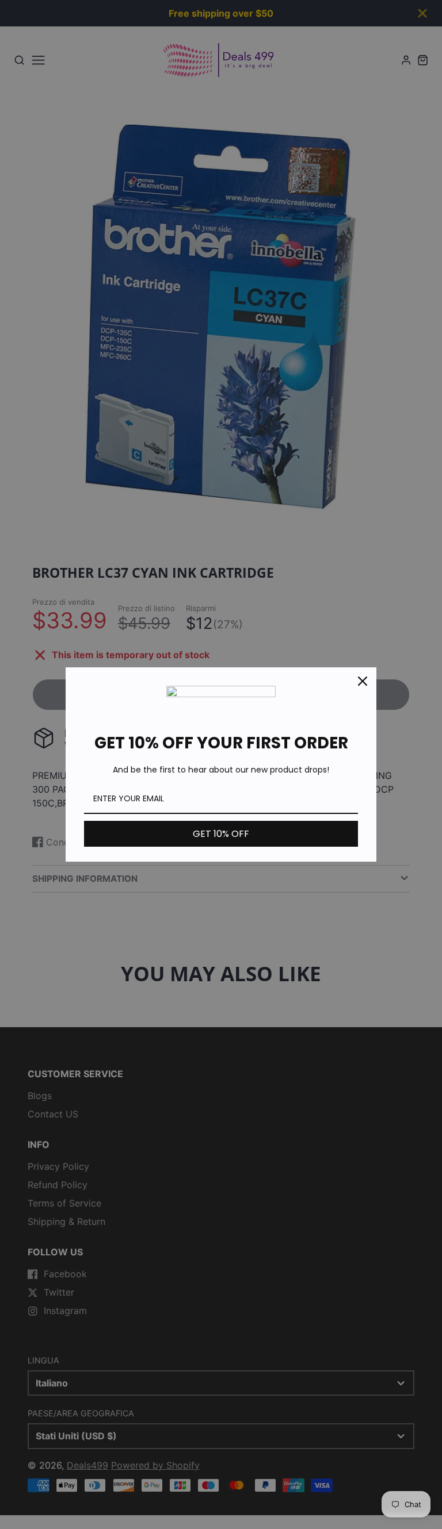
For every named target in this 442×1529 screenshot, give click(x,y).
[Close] (362, 681)
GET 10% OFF (221, 833)
